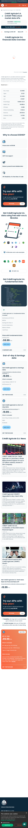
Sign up (24, 5)
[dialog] (14, 819)
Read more (13, 818)
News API (20, 32)
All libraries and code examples (15, 252)
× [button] (26, 813)
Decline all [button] (20, 825)
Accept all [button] (7, 825)
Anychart (25, 72)
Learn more (14, 2)
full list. (14, 661)
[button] (14, 820)
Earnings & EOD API (9, 32)
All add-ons (15, 271)
